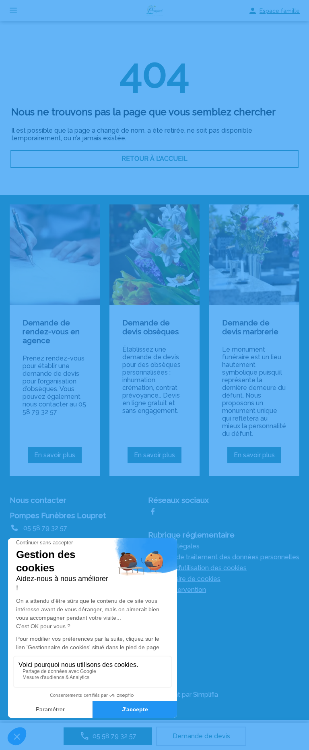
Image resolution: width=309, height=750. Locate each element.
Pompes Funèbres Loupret (58, 515)
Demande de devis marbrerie (250, 327)
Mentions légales (174, 546)
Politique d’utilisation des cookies (197, 568)
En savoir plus (58, 457)
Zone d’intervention (177, 590)
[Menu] (13, 11)
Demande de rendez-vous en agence (51, 331)
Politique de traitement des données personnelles (223, 557)
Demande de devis (201, 736)
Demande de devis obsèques (150, 327)
